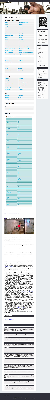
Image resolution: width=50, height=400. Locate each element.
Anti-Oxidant (39, 48)
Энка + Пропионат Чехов (41, 84)
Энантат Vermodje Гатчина (20, 307)
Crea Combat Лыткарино (40, 94)
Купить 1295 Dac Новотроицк (41, 89)
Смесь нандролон (40, 52)
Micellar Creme (40, 49)
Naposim (39, 56)
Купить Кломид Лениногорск (41, 93)
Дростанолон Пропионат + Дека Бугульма (42, 85)
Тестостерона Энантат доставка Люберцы (27, 291)
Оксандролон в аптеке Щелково (9, 319)
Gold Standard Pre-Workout (41, 65)
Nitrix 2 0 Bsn (40, 95)
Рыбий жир (39, 53)
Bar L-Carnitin (40, 61)
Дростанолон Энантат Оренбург (9, 266)
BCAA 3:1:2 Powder (40, 57)
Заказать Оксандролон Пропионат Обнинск (41, 91)
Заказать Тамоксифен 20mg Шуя (42, 82)
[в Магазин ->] (43, 27)
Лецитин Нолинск (41, 87)
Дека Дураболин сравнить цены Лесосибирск (41, 97)
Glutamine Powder (40, 60)
